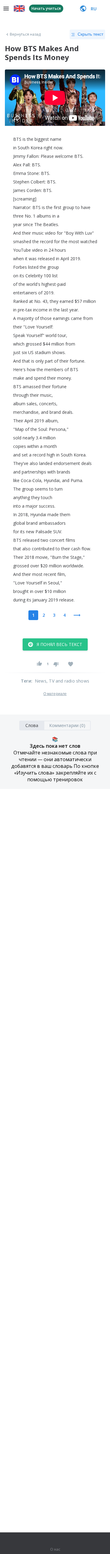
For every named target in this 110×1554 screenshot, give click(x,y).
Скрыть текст (90, 34)
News (40, 681)
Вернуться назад (25, 34)
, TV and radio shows (67, 681)
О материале (55, 694)
